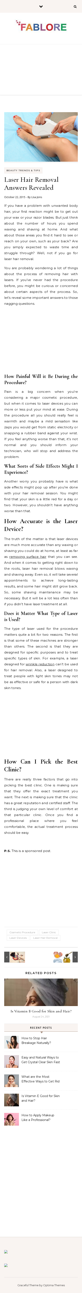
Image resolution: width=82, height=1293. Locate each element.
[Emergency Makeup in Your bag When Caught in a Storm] (13, 957)
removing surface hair (27, 557)
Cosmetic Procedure (22, 932)
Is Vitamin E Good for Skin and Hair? (41, 1011)
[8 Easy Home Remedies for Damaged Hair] (68, 957)
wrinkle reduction (40, 664)
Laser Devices (18, 937)
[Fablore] (41, 26)
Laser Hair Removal (45, 937)
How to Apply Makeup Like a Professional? (37, 1117)
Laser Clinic (49, 932)
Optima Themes (54, 1285)
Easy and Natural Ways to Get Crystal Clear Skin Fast (40, 1060)
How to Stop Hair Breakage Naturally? (36, 1040)
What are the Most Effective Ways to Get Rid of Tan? (40, 1079)
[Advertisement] (41, 69)
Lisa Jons (36, 197)
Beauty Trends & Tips (23, 170)
